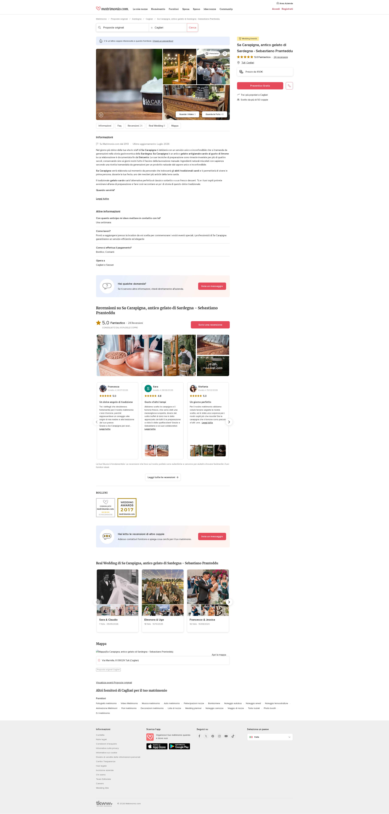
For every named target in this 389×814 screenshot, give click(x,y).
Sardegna (137, 19)
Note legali (101, 739)
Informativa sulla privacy (107, 748)
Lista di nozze (174, 708)
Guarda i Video (187, 114)
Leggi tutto (102, 198)
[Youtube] (226, 736)
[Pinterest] (212, 736)
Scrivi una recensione (210, 324)
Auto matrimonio (172, 703)
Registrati (287, 8)
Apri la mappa (219, 654)
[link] (117, 600)
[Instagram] (219, 736)
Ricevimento (158, 9)
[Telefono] (289, 85)
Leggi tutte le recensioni (161, 477)
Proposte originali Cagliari (108, 669)
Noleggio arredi (253, 703)
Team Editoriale (103, 779)
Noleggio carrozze (215, 708)
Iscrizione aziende (105, 770)
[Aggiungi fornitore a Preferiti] (224, 53)
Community (226, 9)
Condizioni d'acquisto (106, 744)
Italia (256, 737)
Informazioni (105, 125)
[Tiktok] (233, 736)
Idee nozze (210, 9)
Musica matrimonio (151, 703)
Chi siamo (101, 774)
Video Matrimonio (129, 703)
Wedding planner (193, 708)
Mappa (174, 125)
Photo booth (270, 708)
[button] (163, 286)
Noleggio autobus (233, 703)
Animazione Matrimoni (106, 708)
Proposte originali (119, 19)
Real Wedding (157, 125)
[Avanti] (229, 422)
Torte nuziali (254, 708)
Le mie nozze (140, 9)
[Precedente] (96, 422)
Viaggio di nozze (236, 708)
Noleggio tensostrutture (276, 703)
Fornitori (174, 9)
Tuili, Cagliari (247, 62)
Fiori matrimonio (129, 708)
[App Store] (157, 749)
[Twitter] (206, 736)
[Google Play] (179, 749)
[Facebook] (199, 736)
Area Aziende (286, 3)
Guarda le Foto (215, 114)
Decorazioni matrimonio (152, 708)
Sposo (196, 9)
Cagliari (149, 19)
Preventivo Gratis (260, 85)
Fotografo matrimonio (106, 703)
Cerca (192, 27)
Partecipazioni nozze (194, 703)
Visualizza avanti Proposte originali (114, 682)
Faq (119, 125)
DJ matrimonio (103, 713)
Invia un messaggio (212, 286)
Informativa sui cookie (106, 752)
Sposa (185, 9)
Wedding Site (102, 788)
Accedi (276, 8)
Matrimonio (101, 19)
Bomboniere (214, 703)
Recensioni (135, 125)
